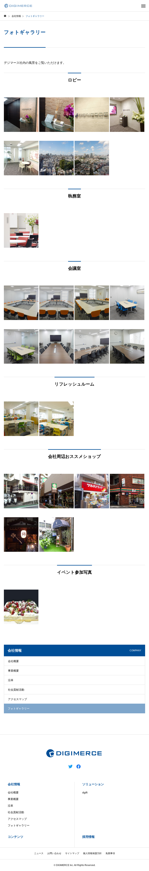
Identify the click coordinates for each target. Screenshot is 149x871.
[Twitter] (70, 766)
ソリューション (93, 784)
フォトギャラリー (18, 825)
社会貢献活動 (16, 689)
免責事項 (110, 853)
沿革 (10, 680)
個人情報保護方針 (92, 853)
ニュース (38, 853)
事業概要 (13, 670)
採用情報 (88, 836)
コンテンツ (15, 836)
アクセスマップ (17, 699)
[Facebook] (78, 766)
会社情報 (14, 784)
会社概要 (13, 661)
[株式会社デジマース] (18, 6)
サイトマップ (72, 853)
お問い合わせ (54, 853)
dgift (84, 792)
